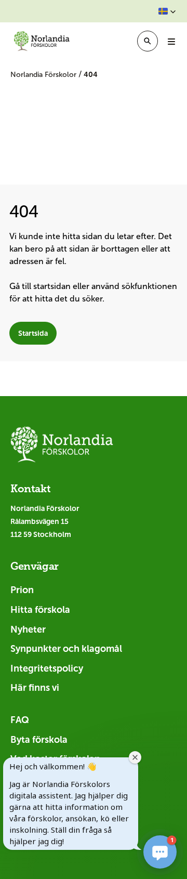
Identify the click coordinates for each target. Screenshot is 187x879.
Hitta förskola (40, 610)
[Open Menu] (171, 41)
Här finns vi (34, 688)
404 (91, 74)
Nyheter (28, 629)
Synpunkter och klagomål (66, 649)
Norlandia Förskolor (44, 74)
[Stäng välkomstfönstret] (135, 757)
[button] (167, 11)
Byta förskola (39, 739)
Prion (22, 590)
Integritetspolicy (46, 668)
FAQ (19, 720)
